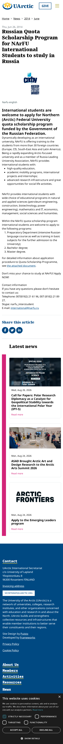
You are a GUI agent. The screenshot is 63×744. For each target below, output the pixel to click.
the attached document (21, 265)
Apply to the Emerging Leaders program (33, 522)
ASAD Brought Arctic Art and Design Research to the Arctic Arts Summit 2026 (32, 464)
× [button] (59, 697)
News (16, 18)
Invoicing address (13, 586)
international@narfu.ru (25, 308)
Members (10, 670)
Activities (13, 676)
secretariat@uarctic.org (19, 593)
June (36, 18)
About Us (11, 665)
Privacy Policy (11, 644)
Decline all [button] (46, 730)
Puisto (24, 633)
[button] (31, 738)
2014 (27, 18)
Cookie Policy (11, 650)
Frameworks (27, 637)
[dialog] (31, 718)
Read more (17, 414)
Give (45, 6)
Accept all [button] (16, 730)
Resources (12, 682)
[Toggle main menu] (57, 6)
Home (5, 18)
